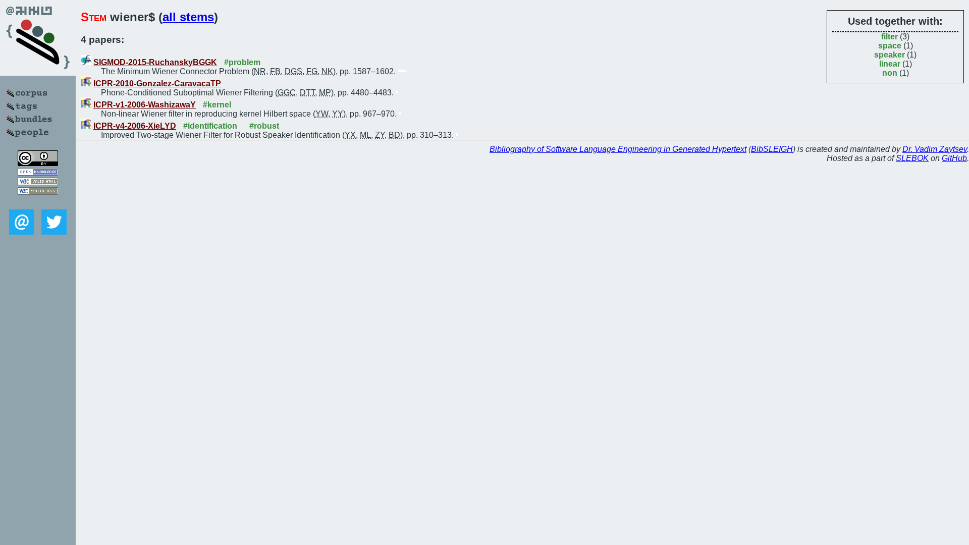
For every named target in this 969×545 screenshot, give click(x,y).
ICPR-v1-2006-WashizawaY (144, 104)
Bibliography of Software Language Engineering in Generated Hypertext (618, 149)
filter (889, 36)
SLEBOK (912, 158)
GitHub (954, 158)
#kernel (217, 104)
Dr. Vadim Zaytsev (934, 149)
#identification (210, 126)
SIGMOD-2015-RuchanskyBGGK (155, 62)
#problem (242, 62)
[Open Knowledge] (38, 173)
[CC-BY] (38, 163)
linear (889, 64)
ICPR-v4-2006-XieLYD (134, 126)
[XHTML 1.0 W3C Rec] (38, 182)
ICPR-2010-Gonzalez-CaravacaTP (157, 83)
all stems (188, 17)
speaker (889, 54)
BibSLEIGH (772, 149)
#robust (264, 126)
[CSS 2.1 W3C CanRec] (38, 202)
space (889, 45)
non (889, 73)
